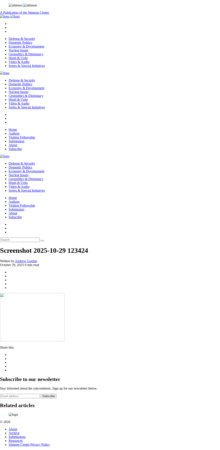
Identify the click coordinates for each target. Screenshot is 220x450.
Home (13, 129)
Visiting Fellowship (22, 137)
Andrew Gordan (26, 261)
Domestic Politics (20, 42)
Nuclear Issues (18, 50)
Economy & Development (26, 46)
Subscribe (15, 149)
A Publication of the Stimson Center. (24, 12)
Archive (14, 433)
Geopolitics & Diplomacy (26, 54)
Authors (14, 133)
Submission (16, 141)
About (13, 145)
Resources (16, 440)
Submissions (17, 437)
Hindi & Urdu (18, 58)
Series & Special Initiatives (27, 66)
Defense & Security (22, 39)
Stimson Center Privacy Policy (29, 444)
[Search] (42, 240)
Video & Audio (19, 62)
